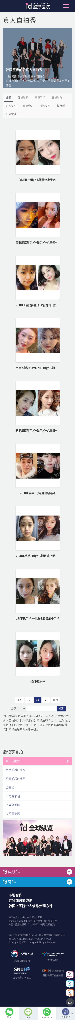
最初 (19, 700)
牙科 (12, 882)
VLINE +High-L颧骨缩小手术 (37, 180)
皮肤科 (14, 872)
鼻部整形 (57, 97)
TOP (70, 1003)
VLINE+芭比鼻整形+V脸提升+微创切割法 (41, 305)
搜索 (61, 708)
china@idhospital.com (20, 921)
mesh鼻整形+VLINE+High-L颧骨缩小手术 (42, 368)
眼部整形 (11, 105)
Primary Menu (66, 6)
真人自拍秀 (13, 761)
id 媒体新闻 (13, 805)
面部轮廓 (23, 97)
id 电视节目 (13, 796)
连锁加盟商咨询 (20, 900)
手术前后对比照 (15, 770)
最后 (55, 700)
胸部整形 (45, 105)
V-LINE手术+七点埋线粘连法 (38, 493)
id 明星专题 (13, 813)
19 (37, 700)
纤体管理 (11, 114)
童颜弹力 (28, 105)
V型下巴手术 (37, 681)
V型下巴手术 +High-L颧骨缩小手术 (37, 618)
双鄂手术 (40, 97)
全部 (8, 97)
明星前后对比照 (15, 779)
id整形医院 (37, 6)
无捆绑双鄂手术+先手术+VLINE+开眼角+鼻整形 (45, 430)
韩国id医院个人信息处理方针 (31, 905)
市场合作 (15, 895)
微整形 (61, 105)
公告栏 (10, 787)
